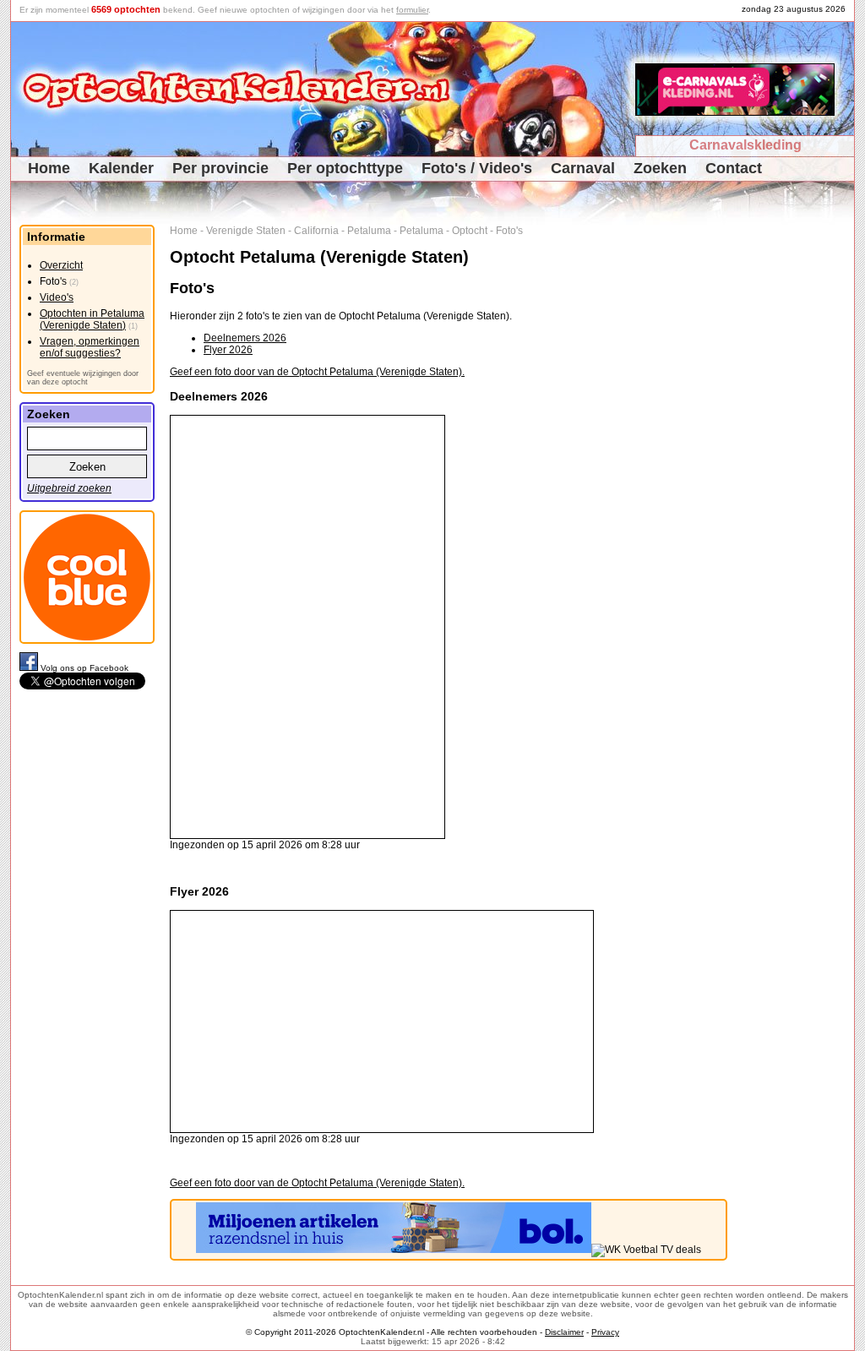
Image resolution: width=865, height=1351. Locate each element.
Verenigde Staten (246, 231)
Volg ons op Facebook (84, 668)
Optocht (469, 231)
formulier (412, 9)
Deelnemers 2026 (245, 338)
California (316, 231)
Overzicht (61, 265)
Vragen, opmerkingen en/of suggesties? (89, 347)
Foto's (509, 231)
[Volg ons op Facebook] (30, 668)
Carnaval (583, 168)
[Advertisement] (797, 478)
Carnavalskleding (745, 145)
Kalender (121, 168)
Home (49, 168)
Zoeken (660, 168)
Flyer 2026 (228, 350)
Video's (56, 297)
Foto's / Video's (477, 168)
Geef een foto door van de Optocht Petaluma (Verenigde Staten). (317, 372)
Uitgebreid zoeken (69, 488)
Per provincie (220, 168)
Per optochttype (345, 168)
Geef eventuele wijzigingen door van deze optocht (83, 377)
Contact (733, 168)
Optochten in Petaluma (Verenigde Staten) (92, 319)
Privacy (605, 1332)
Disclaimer (564, 1332)
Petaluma (369, 231)
